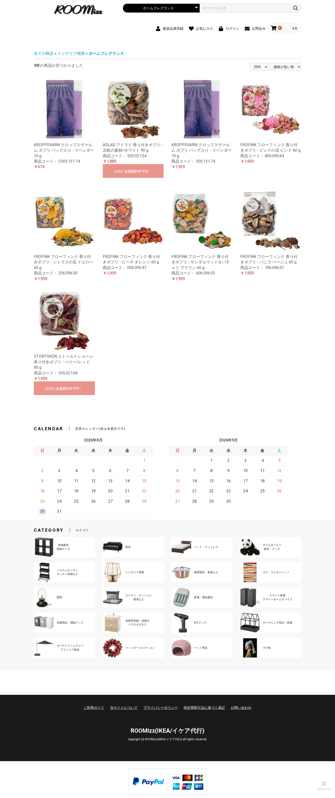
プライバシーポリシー (160, 708)
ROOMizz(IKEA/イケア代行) (167, 730)
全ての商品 (43, 53)
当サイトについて (124, 708)
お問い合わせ (241, 708)
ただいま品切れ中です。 (133, 171)
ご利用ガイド (94, 708)
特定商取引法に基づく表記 (204, 708)
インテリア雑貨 (71, 53)
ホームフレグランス (106, 53)
